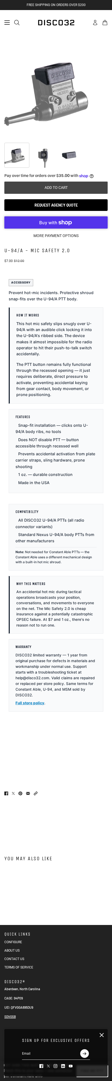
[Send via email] (28, 793)
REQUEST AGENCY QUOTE (56, 205)
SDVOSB (10, 1016)
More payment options (56, 235)
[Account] (95, 22)
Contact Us (14, 959)
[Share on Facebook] (6, 793)
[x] (48, 1066)
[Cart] (105, 22)
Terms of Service (18, 967)
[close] (101, 1035)
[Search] (17, 22)
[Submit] (84, 1053)
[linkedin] (63, 1066)
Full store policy (29, 703)
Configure (13, 942)
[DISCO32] (56, 22)
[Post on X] (13, 793)
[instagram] (55, 1066)
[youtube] (71, 1066)
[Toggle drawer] (7, 22)
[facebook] (41, 1066)
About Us (12, 950)
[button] (36, 793)
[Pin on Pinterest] (20, 793)
